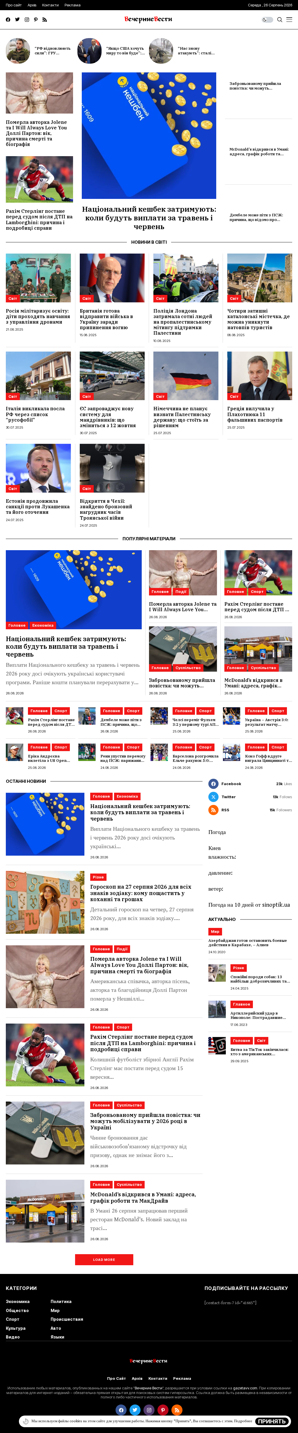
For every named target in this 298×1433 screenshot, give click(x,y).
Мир (215, 931)
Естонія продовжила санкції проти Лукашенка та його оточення (38, 506)
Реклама (182, 1378)
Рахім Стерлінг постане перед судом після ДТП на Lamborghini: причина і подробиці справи (39, 219)
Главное (241, 1004)
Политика (61, 1301)
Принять (272, 1421)
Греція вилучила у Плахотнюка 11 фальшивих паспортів (255, 414)
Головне (17, 625)
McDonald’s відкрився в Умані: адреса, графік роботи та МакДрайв (259, 154)
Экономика (18, 1301)
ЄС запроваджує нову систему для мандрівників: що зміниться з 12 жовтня (108, 417)
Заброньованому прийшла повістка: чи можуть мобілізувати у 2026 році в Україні (255, 90)
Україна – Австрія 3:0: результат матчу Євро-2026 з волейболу (268, 724)
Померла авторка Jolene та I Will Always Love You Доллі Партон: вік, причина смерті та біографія (36, 133)
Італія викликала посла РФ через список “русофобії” (35, 414)
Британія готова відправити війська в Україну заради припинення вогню (106, 319)
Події (180, 591)
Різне (98, 877)
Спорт (257, 591)
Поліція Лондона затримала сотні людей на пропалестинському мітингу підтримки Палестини (182, 322)
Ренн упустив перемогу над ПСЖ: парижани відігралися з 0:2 (123, 761)
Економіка (43, 625)
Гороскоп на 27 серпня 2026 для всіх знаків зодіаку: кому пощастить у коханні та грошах (140, 893)
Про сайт (116, 1378)
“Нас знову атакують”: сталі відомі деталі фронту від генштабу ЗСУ (199, 55)
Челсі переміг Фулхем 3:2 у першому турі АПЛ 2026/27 (196, 724)
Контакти (157, 1378)
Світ (12, 298)
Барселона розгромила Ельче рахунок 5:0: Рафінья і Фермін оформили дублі (196, 763)
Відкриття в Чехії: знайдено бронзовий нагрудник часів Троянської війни (106, 509)
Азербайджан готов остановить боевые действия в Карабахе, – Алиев (247, 943)
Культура (16, 1328)
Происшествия (67, 1319)
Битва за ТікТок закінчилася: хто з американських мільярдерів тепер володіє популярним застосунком (259, 1056)
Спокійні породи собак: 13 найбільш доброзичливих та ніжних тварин (258, 981)
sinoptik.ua (276, 905)
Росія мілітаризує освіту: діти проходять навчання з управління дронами (38, 316)
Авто (56, 1328)
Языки (57, 1336)
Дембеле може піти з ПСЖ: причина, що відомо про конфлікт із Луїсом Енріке (256, 220)
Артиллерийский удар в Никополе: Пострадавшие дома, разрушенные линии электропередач (256, 1020)
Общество (17, 1310)
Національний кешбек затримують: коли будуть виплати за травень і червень (149, 217)
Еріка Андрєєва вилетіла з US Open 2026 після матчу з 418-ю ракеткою (51, 763)
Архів (137, 1378)
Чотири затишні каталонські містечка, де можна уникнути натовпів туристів (258, 319)
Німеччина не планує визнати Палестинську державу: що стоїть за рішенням (182, 417)
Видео (13, 1336)
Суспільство (188, 667)
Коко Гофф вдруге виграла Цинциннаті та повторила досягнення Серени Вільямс (268, 763)
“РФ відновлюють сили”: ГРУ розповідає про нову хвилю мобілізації (55, 55)
